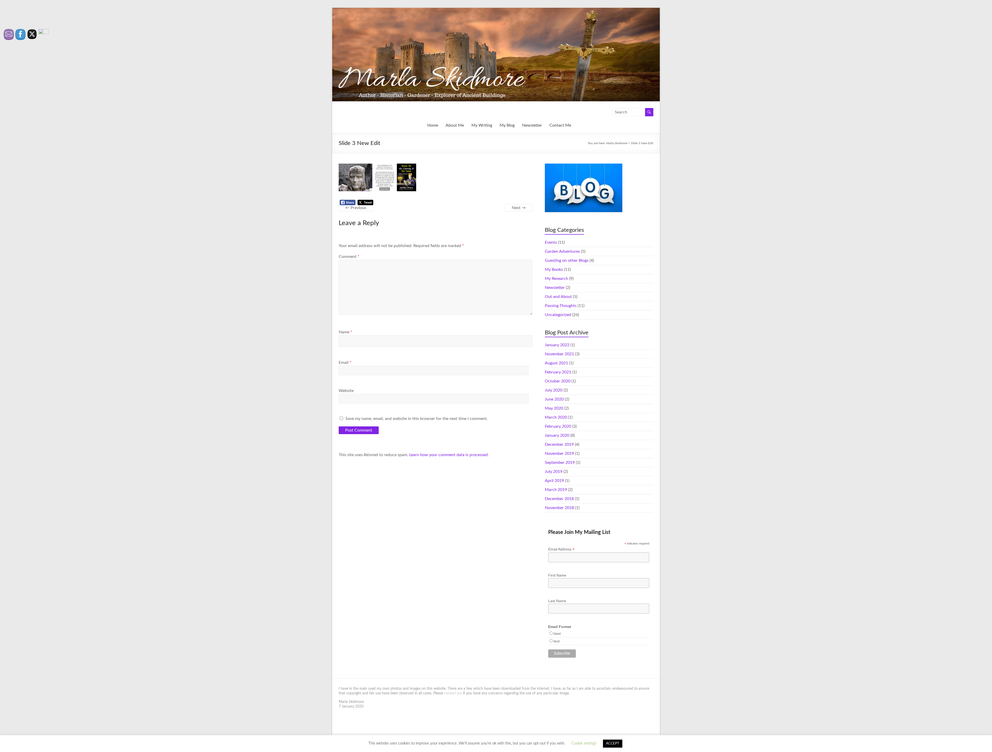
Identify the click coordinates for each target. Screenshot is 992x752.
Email (345, 362)
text (557, 641)
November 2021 (559, 354)
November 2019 (559, 453)
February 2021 (558, 372)
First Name (557, 575)
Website (346, 391)
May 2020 (554, 408)
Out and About (558, 297)
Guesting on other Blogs (566, 260)
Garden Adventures (562, 251)
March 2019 (556, 490)
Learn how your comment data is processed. (449, 455)
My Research (556, 279)
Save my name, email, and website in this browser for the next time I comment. (416, 419)
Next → (519, 208)
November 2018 (559, 508)
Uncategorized (558, 315)
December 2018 (559, 499)
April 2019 (554, 481)
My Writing (481, 125)
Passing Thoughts (561, 306)
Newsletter (532, 125)
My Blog (507, 125)
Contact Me (560, 125)
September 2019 (560, 463)
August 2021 (556, 363)
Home (432, 125)
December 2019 (559, 444)
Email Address (561, 549)
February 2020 (558, 426)
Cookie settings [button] (583, 743)
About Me (455, 125)
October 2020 (557, 381)
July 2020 (553, 390)
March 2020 (556, 417)
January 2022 (557, 345)
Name (345, 332)
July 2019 (553, 472)
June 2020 (554, 399)
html (557, 634)
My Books (554, 269)
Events (551, 242)
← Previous (355, 208)
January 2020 (557, 435)
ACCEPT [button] (612, 743)
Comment (349, 257)
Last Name (557, 601)
